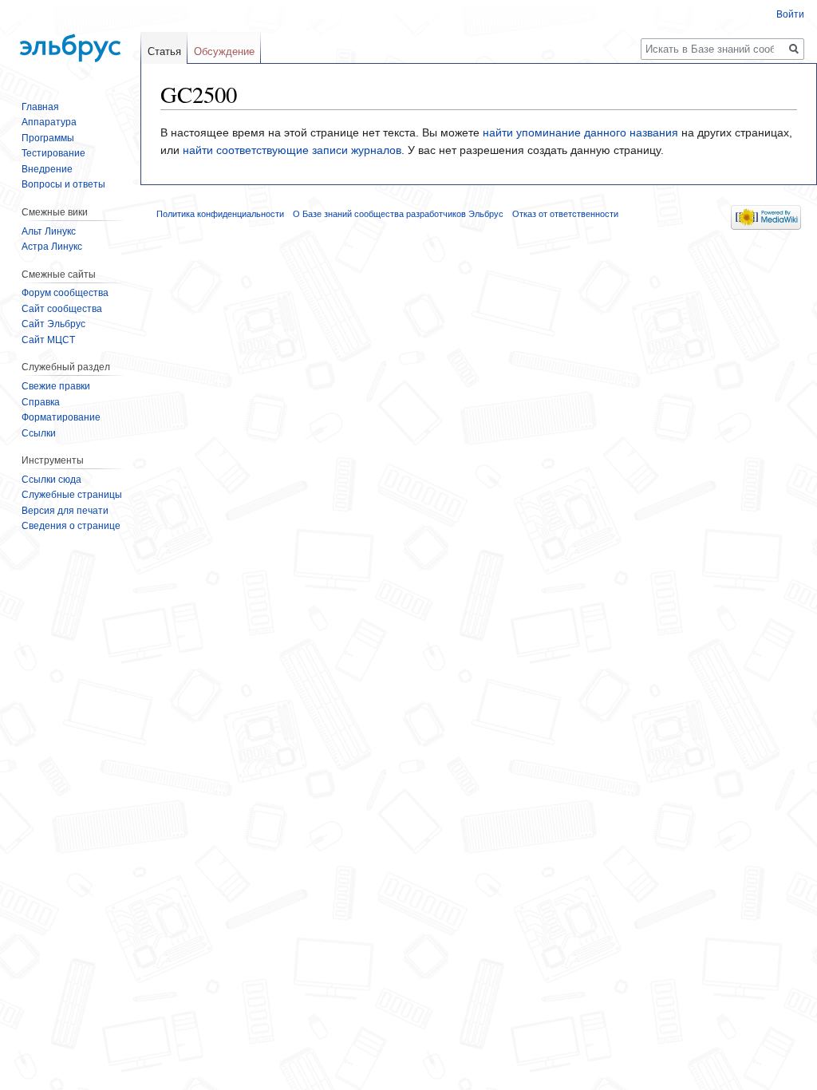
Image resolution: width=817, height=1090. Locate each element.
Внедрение (47, 169)
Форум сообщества (65, 292)
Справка (41, 402)
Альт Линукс (49, 231)
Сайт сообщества (62, 308)
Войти (790, 14)
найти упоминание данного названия (580, 132)
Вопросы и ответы (63, 184)
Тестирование (53, 153)
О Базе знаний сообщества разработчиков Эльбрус (398, 214)
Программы (48, 138)
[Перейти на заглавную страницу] (70, 40)
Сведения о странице (71, 525)
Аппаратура (49, 122)
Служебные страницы (72, 494)
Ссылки (39, 433)
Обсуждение (224, 51)
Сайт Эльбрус (53, 324)
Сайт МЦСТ (48, 340)
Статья (164, 51)
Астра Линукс (52, 246)
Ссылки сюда (51, 479)
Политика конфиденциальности (220, 214)
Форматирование (61, 417)
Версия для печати (65, 510)
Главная (40, 107)
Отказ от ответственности (565, 214)
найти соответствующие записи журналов (292, 150)
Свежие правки (56, 386)
